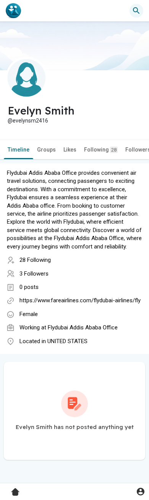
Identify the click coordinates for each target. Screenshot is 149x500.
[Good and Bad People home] (13, 10)
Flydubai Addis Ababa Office (83, 327)
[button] (140, 491)
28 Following (35, 259)
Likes (69, 150)
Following (100, 150)
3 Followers (34, 273)
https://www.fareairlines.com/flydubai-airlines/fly (80, 300)
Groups (46, 150)
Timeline (18, 150)
